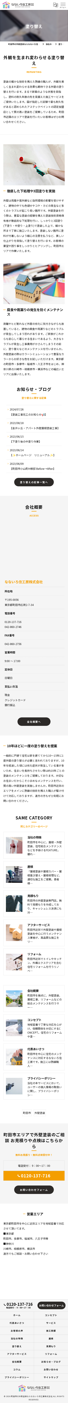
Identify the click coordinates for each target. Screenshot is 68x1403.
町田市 (27, 1113)
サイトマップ (51, 1377)
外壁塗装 (39, 1113)
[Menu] (63, 4)
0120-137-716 (36, 1176)
